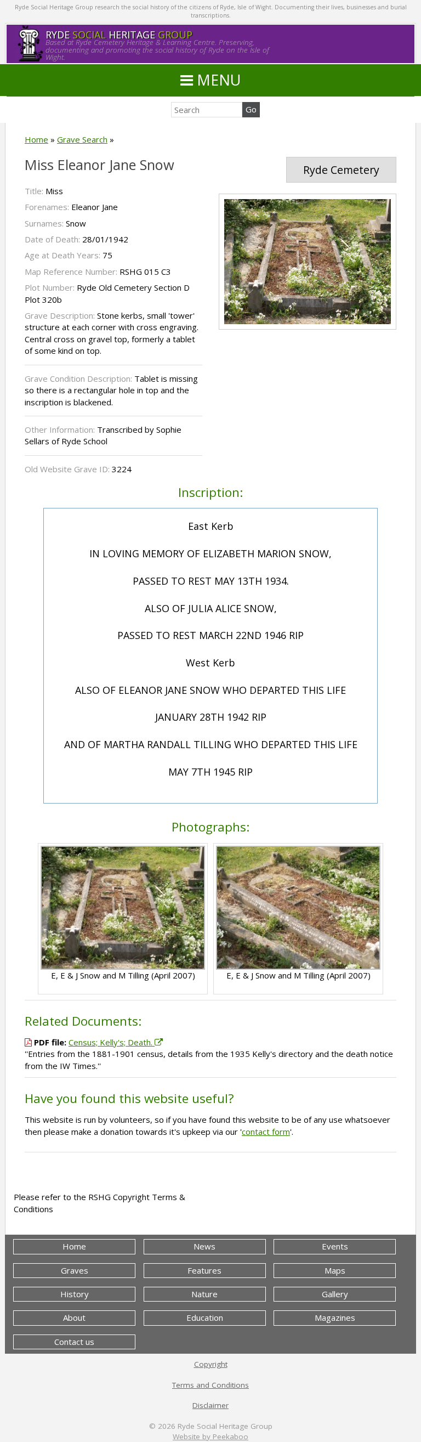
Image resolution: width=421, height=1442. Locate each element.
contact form (266, 1131)
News (204, 1246)
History (74, 1293)
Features (204, 1270)
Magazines (335, 1317)
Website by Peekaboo (210, 1436)
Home (36, 139)
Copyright (210, 1364)
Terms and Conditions (210, 1385)
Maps (335, 1270)
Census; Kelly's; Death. (112, 1042)
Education (204, 1317)
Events (335, 1246)
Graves (74, 1270)
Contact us (74, 1341)
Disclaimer (210, 1405)
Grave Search (82, 139)
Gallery (335, 1293)
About (74, 1317)
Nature (204, 1293)
